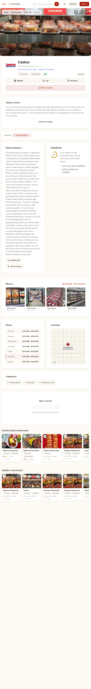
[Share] (76, 12)
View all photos (79, 284)
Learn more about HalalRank (73, 166)
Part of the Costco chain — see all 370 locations (36, 69)
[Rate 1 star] (34, 407)
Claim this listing (45, 122)
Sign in (84, 4)
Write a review (47, 88)
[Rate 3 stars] (45, 407)
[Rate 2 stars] (39, 407)
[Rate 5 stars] (57, 407)
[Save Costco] (87, 12)
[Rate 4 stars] (51, 407)
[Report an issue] (81, 12)
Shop (74, 4)
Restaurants (16, 12)
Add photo (68, 284)
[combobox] (45, 4)
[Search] (57, 4)
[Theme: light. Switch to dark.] (64, 4)
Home (6, 12)
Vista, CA (27, 12)
